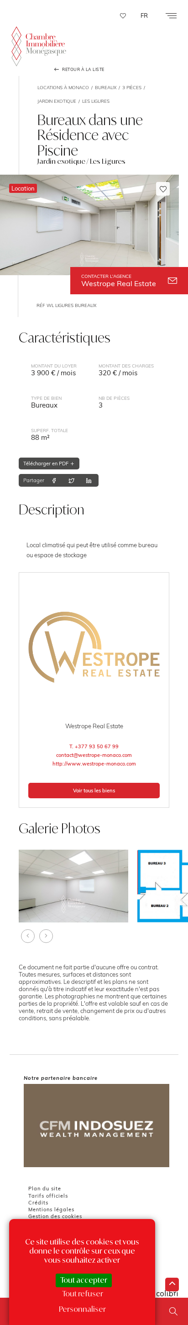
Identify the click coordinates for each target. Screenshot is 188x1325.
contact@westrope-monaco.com (94, 755)
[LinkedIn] (88, 480)
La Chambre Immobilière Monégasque (38, 47)
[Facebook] (54, 480)
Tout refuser (82, 1293)
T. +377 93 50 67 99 (94, 746)
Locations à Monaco (63, 87)
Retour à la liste (82, 69)
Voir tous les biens (94, 790)
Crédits (38, 1202)
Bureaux (105, 87)
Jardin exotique (56, 101)
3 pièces (131, 87)
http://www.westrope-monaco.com (94, 764)
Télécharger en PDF (46, 463)
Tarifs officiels (48, 1196)
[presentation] (28, 936)
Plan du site (44, 1188)
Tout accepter (83, 1280)
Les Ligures (96, 101)
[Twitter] (71, 480)
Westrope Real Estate (118, 280)
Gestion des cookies (55, 1216)
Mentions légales (51, 1209)
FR (144, 15)
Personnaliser (82, 1309)
